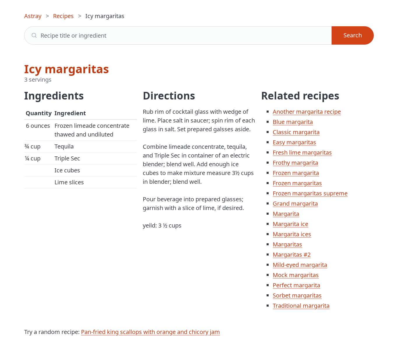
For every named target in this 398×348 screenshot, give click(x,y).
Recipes (63, 16)
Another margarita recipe (307, 112)
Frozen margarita (296, 173)
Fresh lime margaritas (302, 152)
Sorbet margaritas (297, 295)
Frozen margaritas (297, 183)
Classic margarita (296, 132)
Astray (32, 16)
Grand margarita (295, 203)
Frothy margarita (295, 163)
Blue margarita (293, 122)
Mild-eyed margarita (300, 265)
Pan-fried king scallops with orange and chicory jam (150, 332)
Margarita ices (292, 234)
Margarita (286, 214)
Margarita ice (290, 224)
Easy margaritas (294, 142)
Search (353, 35)
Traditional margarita (301, 305)
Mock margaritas (296, 275)
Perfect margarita (296, 285)
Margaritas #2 (292, 254)
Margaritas (287, 244)
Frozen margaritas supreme (310, 193)
